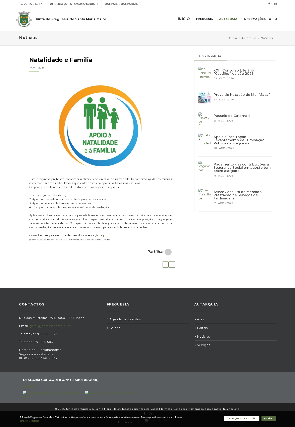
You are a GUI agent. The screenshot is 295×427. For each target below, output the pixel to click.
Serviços (203, 345)
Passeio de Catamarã (232, 115)
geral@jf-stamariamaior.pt (76, 3)
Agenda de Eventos (125, 319)
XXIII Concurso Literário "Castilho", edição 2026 (234, 72)
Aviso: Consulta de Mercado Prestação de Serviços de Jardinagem (238, 195)
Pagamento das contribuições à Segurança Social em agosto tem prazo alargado (242, 168)
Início (233, 38)
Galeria (114, 328)
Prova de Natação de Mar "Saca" (242, 94)
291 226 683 (32, 3)
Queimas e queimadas (121, 3)
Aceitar (269, 418)
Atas (200, 319)
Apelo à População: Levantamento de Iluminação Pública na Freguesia (239, 140)
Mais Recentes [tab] (210, 55)
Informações (254, 18)
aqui (103, 235)
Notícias (267, 38)
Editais (202, 328)
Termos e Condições (174, 408)
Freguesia (204, 18)
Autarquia (227, 18)
